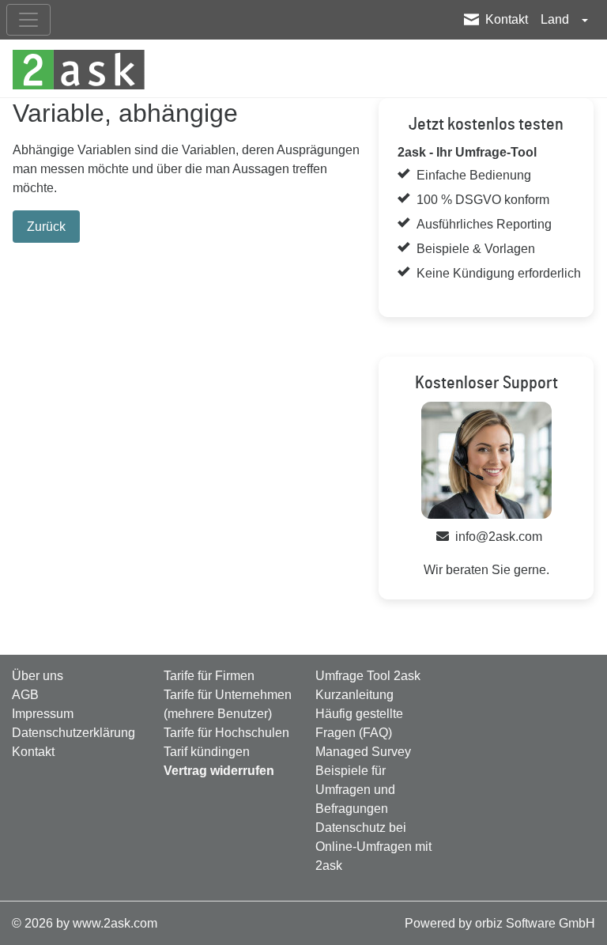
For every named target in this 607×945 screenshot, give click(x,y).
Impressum (43, 713)
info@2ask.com (498, 536)
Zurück (46, 226)
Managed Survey (363, 751)
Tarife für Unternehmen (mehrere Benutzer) (228, 704)
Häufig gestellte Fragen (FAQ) (359, 723)
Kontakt (506, 19)
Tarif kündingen (207, 751)
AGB (25, 694)
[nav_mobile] (28, 20)
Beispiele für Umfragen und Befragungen (355, 789)
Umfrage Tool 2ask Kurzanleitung (367, 685)
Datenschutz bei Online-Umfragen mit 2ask (373, 846)
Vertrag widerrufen (219, 770)
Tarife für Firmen (209, 675)
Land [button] (556, 19)
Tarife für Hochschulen (226, 732)
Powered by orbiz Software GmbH (500, 923)
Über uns (37, 675)
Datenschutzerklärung (73, 732)
